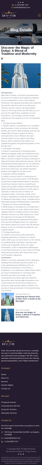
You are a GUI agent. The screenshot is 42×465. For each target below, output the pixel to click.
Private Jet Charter (8, 402)
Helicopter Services (9, 413)
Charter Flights (7, 385)
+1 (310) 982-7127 (21, 5)
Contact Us (5, 389)
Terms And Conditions (15, 451)
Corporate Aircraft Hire (10, 406)
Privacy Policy (30, 451)
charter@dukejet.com (22, 7)
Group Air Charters (9, 409)
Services (4, 381)
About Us (5, 378)
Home (3, 374)
